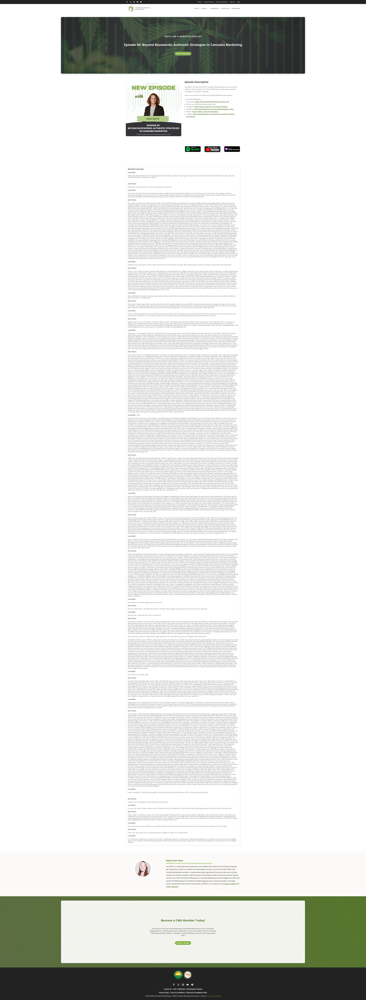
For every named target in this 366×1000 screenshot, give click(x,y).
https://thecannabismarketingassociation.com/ (212, 102)
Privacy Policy (164, 992)
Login (238, 2)
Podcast (232, 2)
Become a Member (183, 943)
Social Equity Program (194, 989)
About (200, 2)
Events (197, 8)
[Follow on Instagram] (134, 2)
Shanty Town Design (213, 996)
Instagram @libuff (229, 884)
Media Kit (181, 989)
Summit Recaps (209, 2)
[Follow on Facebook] (127, 2)
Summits (204, 8)
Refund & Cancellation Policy (196, 992)
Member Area (236, 8)
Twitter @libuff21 (172, 887)
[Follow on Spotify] (141, 2)
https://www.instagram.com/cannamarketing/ (211, 107)
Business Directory (222, 2)
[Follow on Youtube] (137, 2)
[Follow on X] (130, 2)
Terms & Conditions (178, 992)
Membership (215, 8)
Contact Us (168, 989)
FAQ (174, 989)
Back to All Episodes (183, 53)
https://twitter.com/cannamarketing (205, 112)
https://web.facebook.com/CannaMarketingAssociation (214, 109)
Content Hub (225, 8)
